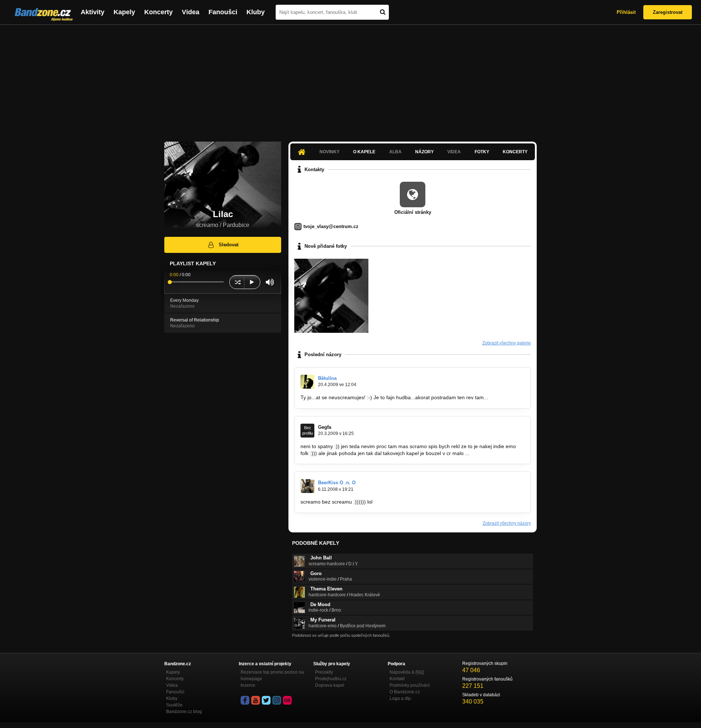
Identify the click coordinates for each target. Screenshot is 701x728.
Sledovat (228, 244)
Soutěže (174, 705)
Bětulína (327, 378)
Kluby (255, 12)
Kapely (124, 12)
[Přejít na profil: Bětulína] (307, 382)
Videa (190, 12)
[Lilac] (331, 296)
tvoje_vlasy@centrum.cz (331, 226)
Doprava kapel (329, 685)
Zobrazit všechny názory (507, 523)
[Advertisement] (350, 79)
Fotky (482, 151)
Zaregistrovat (667, 12)
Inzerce (248, 685)
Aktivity (92, 12)
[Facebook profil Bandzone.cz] (245, 700)
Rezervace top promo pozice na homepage (272, 675)
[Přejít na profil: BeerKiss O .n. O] (307, 486)
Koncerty (158, 12)
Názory (424, 151)
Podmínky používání (410, 685)
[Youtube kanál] (255, 700)
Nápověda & (407, 672)
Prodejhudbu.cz (330, 678)
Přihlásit (626, 12)
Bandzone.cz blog (184, 711)
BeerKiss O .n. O (337, 482)
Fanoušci (222, 12)
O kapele (364, 151)
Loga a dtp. (401, 698)
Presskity (324, 672)
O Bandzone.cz (405, 691)
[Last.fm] (287, 700)
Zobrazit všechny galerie (506, 343)
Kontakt (397, 678)
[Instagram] (276, 700)
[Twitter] (266, 700)
